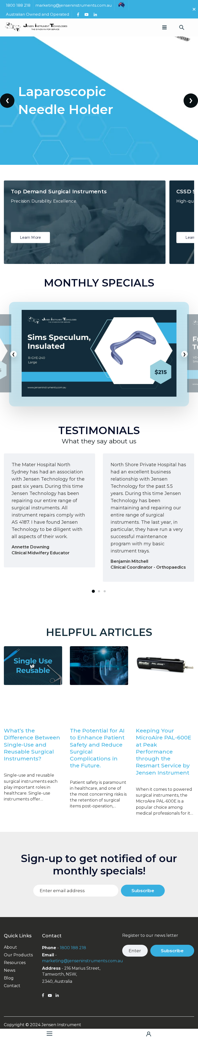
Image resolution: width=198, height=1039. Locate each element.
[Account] (148, 1034)
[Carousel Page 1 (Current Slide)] (93, 591)
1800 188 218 (73, 947)
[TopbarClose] (194, 9)
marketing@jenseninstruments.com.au (82, 960)
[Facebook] (78, 14)
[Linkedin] (95, 14)
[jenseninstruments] (36, 27)
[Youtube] (86, 14)
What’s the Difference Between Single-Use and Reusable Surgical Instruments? (32, 744)
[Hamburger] (49, 1034)
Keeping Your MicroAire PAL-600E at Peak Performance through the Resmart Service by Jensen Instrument (163, 751)
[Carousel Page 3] (105, 591)
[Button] (181, 27)
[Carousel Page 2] (99, 591)
